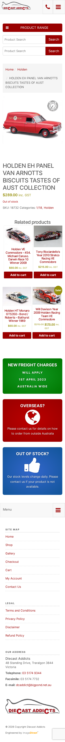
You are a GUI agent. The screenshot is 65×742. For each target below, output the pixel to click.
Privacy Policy (15, 619)
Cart (8, 570)
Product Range (34, 28)
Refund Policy (14, 635)
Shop (9, 545)
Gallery (10, 553)
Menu (7, 509)
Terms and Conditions (20, 610)
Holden (22, 69)
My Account (13, 578)
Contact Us (13, 587)
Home (9, 69)
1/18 (39, 207)
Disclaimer (12, 627)
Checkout (12, 562)
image (30, 732)
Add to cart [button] (18, 275)
